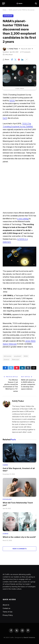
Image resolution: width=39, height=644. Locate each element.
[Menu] (3, 3)
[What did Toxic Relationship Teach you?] (19, 487)
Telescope (15, 359)
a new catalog (23, 219)
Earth (5, 118)
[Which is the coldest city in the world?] (19, 521)
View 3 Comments (19, 549)
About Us (6, 605)
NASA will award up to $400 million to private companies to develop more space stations (28, 384)
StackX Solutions (29, 637)
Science (6, 359)
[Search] (36, 3)
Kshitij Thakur (13, 49)
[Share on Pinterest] (18, 59)
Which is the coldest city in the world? (19, 537)
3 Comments (26, 52)
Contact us (6, 608)
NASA (12, 101)
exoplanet (17, 356)
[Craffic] (19, 3)
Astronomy (8, 16)
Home (4, 10)
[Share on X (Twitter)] (15, 59)
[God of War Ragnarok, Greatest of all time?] (19, 453)
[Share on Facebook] (12, 59)
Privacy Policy (8, 615)
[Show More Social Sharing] (26, 59)
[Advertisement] (19, 187)
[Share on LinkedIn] (22, 59)
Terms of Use (7, 612)
